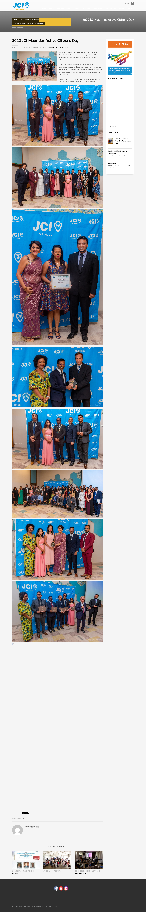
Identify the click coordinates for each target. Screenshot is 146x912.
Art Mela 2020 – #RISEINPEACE (52, 871)
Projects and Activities (60, 47)
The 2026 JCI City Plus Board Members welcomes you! (123, 141)
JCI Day (23, 818)
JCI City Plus (18, 47)
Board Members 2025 (114, 163)
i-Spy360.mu (57, 907)
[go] (129, 126)
